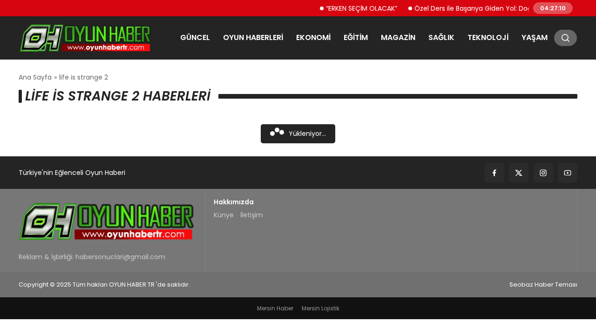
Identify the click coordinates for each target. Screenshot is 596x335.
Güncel (195, 37)
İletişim (251, 215)
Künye (224, 215)
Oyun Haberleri (253, 37)
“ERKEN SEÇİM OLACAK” (356, 8)
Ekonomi (313, 37)
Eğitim (356, 37)
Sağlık (441, 37)
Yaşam (535, 37)
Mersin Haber (275, 308)
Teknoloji (487, 37)
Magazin (398, 37)
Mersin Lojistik (320, 308)
